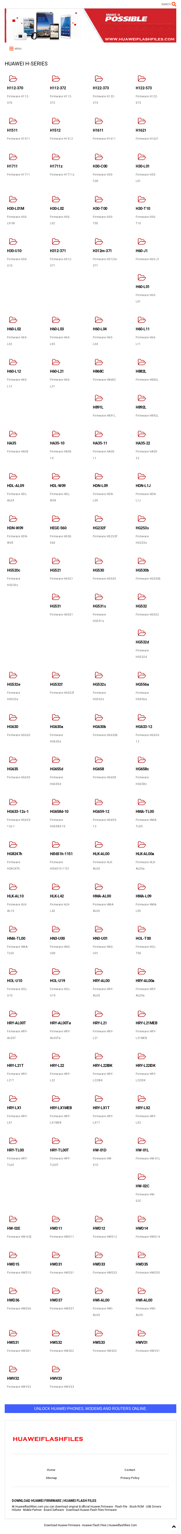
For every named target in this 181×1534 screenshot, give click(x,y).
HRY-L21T (15, 1065)
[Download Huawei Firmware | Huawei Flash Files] (90, 40)
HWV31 (142, 1342)
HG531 (55, 606)
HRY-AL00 (101, 980)
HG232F (99, 528)
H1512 (55, 130)
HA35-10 (57, 443)
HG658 (98, 769)
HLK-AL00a (145, 854)
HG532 (141, 606)
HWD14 (142, 1228)
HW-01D (99, 1150)
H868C (98, 371)
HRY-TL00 (15, 1150)
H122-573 (144, 88)
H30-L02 (57, 208)
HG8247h (14, 854)
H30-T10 (143, 208)
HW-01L (142, 1150)
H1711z (56, 166)
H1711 (12, 166)
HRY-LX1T (101, 1108)
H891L (98, 407)
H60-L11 (143, 329)
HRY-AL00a (145, 980)
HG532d (142, 642)
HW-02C (142, 1186)
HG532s (99, 684)
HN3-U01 (100, 938)
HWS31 (13, 1342)
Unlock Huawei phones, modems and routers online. (90, 1409)
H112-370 (15, 88)
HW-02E (13, 1228)
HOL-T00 (143, 938)
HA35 (11, 443)
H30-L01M (15, 208)
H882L (141, 371)
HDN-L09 (100, 485)
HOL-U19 (57, 980)
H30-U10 (14, 251)
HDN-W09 (15, 528)
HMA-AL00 (102, 896)
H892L (141, 407)
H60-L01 (143, 286)
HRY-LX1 (14, 1108)
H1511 (12, 130)
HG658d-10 (59, 811)
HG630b (99, 726)
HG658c (142, 769)
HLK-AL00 (101, 854)
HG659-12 (101, 811)
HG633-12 (144, 726)
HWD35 (142, 1264)
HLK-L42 (57, 896)
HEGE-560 (58, 528)
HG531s (99, 606)
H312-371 (58, 251)
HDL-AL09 (15, 485)
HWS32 (56, 1342)
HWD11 (56, 1228)
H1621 (141, 130)
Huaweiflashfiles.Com (123, 1525)
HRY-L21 (100, 1023)
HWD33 (99, 1264)
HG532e (13, 684)
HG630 (12, 726)
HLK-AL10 (15, 896)
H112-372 (58, 88)
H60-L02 (14, 329)
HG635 (12, 769)
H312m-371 (102, 251)
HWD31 (56, 1264)
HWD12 (99, 1228)
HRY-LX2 (143, 1108)
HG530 (98, 570)
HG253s (142, 528)
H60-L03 (57, 329)
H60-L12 (14, 371)
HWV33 (56, 1378)
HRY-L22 (57, 1065)
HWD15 (13, 1264)
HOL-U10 (14, 980)
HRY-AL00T (16, 1023)
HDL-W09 (58, 485)
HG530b (142, 570)
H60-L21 (57, 371)
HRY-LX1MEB (61, 1108)
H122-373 (101, 88)
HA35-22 (143, 443)
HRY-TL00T (59, 1150)
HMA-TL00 (145, 811)
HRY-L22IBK (102, 1065)
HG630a (56, 726)
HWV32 (13, 1378)
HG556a (142, 684)
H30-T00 (100, 208)
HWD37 (56, 1300)
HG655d (56, 769)
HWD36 (13, 1300)
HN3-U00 (57, 938)
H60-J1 (142, 251)
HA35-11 (100, 443)
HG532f (56, 684)
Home (51, 1470)
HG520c (13, 570)
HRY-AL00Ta (60, 1023)
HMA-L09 (143, 896)
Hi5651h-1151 (61, 854)
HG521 (55, 570)
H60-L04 (100, 329)
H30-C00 (100, 166)
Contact (129, 1470)
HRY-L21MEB (146, 1023)
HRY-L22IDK (145, 1065)
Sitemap (51, 1478)
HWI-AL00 (101, 1300)
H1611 (98, 130)
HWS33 (99, 1342)
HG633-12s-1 (18, 811)
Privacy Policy (129, 1478)
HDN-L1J (143, 485)
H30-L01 (143, 166)
